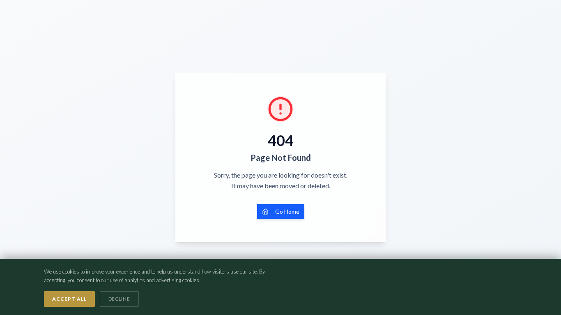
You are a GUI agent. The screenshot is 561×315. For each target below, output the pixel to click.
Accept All (69, 299)
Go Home (287, 211)
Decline (119, 299)
